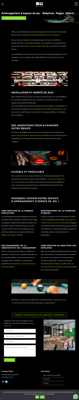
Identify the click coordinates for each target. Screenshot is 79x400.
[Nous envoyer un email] (3, 381)
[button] (2, 4)
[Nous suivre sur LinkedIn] (6, 381)
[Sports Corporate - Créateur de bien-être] (39, 4)
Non (42, 397)
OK (37, 397)
